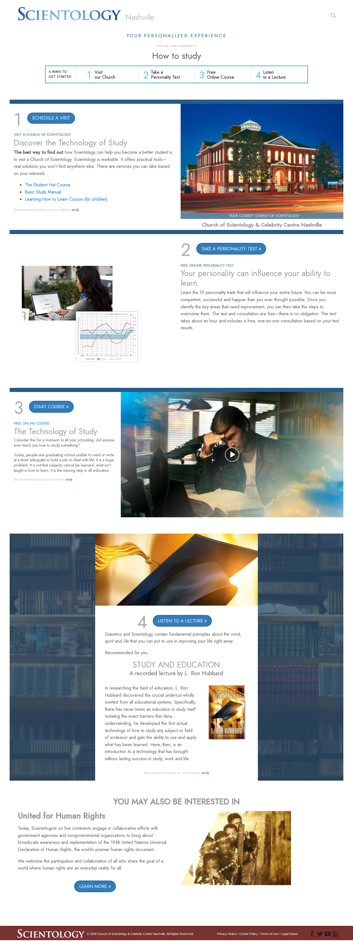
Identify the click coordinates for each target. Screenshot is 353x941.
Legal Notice (289, 933)
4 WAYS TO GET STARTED (60, 74)
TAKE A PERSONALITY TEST (229, 249)
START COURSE (49, 407)
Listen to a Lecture (274, 74)
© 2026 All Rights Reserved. (140, 933)
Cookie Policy (248, 933)
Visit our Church (105, 74)
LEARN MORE (93, 886)
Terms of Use (269, 933)
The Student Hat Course (47, 185)
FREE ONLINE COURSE (31, 423)
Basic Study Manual (43, 192)
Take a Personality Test (165, 74)
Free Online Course (220, 74)
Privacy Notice (227, 933)
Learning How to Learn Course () (66, 199)
